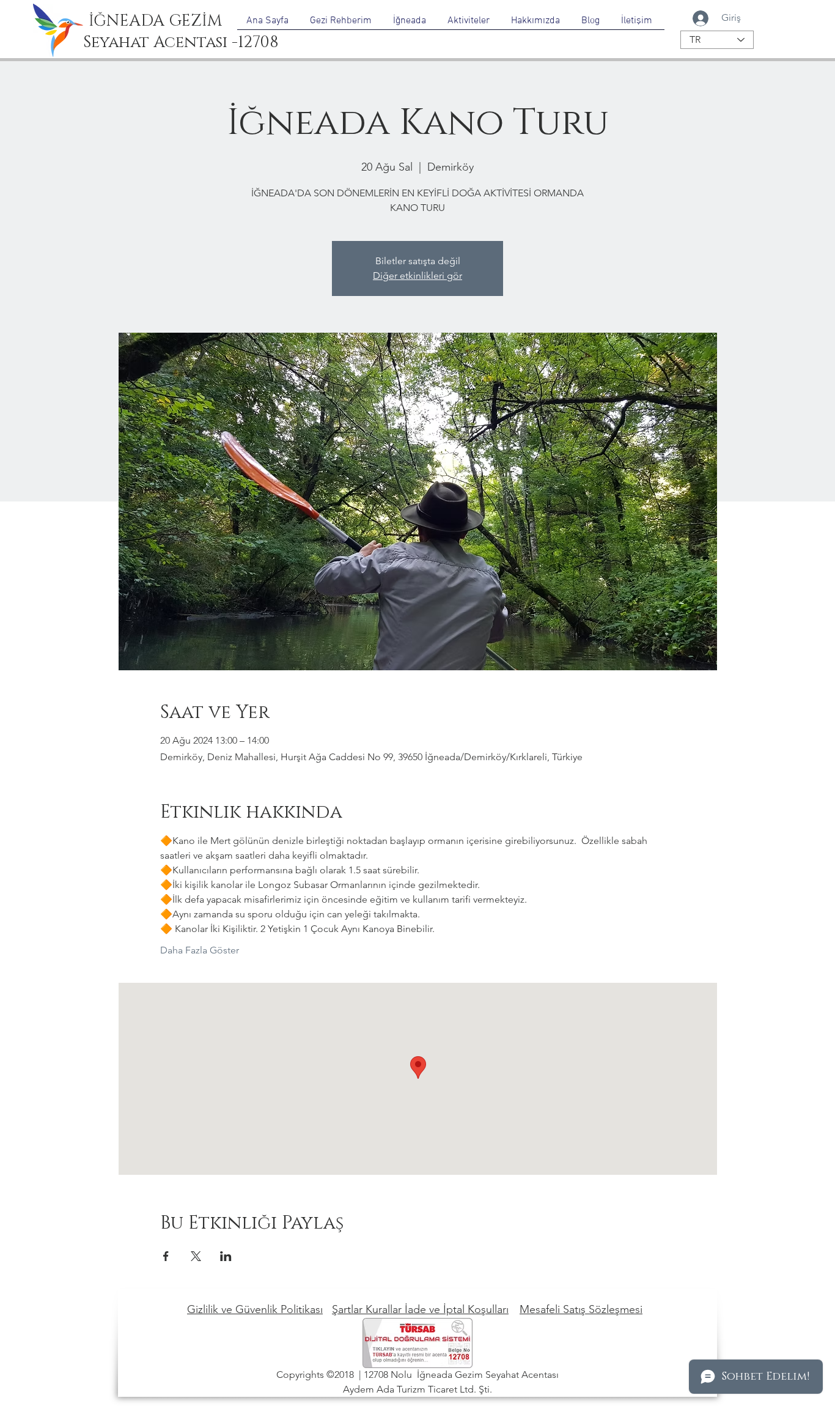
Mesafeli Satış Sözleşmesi (581, 1309)
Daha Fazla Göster (199, 950)
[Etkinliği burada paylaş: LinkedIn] (226, 1256)
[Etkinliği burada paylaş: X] (196, 1256)
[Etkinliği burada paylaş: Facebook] (166, 1256)
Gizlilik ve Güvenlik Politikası (255, 1309)
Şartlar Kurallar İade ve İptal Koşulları (420, 1309)
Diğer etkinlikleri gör (417, 275)
